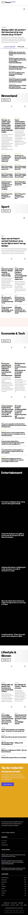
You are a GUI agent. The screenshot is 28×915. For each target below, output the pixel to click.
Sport (2, 236)
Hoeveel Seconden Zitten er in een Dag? (13, 757)
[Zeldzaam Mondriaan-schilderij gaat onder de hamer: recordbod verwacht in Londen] (4, 86)
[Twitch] (15, 911)
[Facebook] (6, 911)
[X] (19, 911)
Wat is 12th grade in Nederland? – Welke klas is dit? (20, 168)
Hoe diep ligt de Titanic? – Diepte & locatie (20, 686)
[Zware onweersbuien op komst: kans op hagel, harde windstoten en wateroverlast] (21, 110)
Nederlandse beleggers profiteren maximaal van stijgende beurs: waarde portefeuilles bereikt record (12, 460)
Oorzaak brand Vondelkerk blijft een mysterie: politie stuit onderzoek (6, 158)
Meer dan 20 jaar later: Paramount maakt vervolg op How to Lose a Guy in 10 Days (13, 602)
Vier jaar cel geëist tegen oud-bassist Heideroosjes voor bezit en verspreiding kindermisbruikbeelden (12, 862)
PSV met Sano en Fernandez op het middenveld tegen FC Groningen (20, 299)
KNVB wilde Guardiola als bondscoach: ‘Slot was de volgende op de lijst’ (20, 310)
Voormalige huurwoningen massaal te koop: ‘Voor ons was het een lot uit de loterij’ (17, 68)
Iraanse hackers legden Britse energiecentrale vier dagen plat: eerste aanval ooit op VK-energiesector (7, 411)
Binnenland (11, 57)
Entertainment (12, 71)
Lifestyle (3, 27)
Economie (17, 361)
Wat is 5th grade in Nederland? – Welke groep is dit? (20, 183)
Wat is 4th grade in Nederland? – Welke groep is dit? (7, 168)
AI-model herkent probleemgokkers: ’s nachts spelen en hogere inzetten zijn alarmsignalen (12, 451)
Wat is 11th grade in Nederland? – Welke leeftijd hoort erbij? (7, 176)
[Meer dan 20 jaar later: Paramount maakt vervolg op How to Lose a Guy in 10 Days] (14, 586)
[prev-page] (2, 640)
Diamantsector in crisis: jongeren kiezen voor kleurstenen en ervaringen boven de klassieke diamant (20, 370)
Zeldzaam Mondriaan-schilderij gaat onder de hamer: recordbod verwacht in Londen (17, 87)
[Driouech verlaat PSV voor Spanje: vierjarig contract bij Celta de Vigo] (7, 261)
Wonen (3, 713)
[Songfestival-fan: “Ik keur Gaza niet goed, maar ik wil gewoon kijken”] (14, 620)
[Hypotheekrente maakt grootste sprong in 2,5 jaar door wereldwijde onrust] (21, 708)
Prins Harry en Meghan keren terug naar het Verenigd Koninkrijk (17, 74)
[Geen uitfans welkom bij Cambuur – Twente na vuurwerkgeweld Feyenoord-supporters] (21, 261)
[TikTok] (12, 911)
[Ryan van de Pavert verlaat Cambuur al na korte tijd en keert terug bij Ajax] (14, 224)
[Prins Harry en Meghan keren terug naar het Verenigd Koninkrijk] (4, 73)
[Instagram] (9, 911)
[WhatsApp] (22, 911)
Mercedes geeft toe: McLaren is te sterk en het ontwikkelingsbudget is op (7, 300)
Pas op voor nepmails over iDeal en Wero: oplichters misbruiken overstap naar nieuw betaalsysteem (13, 425)
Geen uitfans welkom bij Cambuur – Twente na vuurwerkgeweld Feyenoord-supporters (21, 274)
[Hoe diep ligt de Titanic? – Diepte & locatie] (21, 673)
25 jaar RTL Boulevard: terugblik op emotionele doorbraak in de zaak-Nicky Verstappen (17, 81)
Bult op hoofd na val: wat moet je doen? (13, 737)
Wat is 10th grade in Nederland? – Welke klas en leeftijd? (20, 176)
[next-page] (26, 640)
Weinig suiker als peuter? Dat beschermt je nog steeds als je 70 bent (13, 32)
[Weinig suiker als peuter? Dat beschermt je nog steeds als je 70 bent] (14, 16)
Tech (2, 361)
